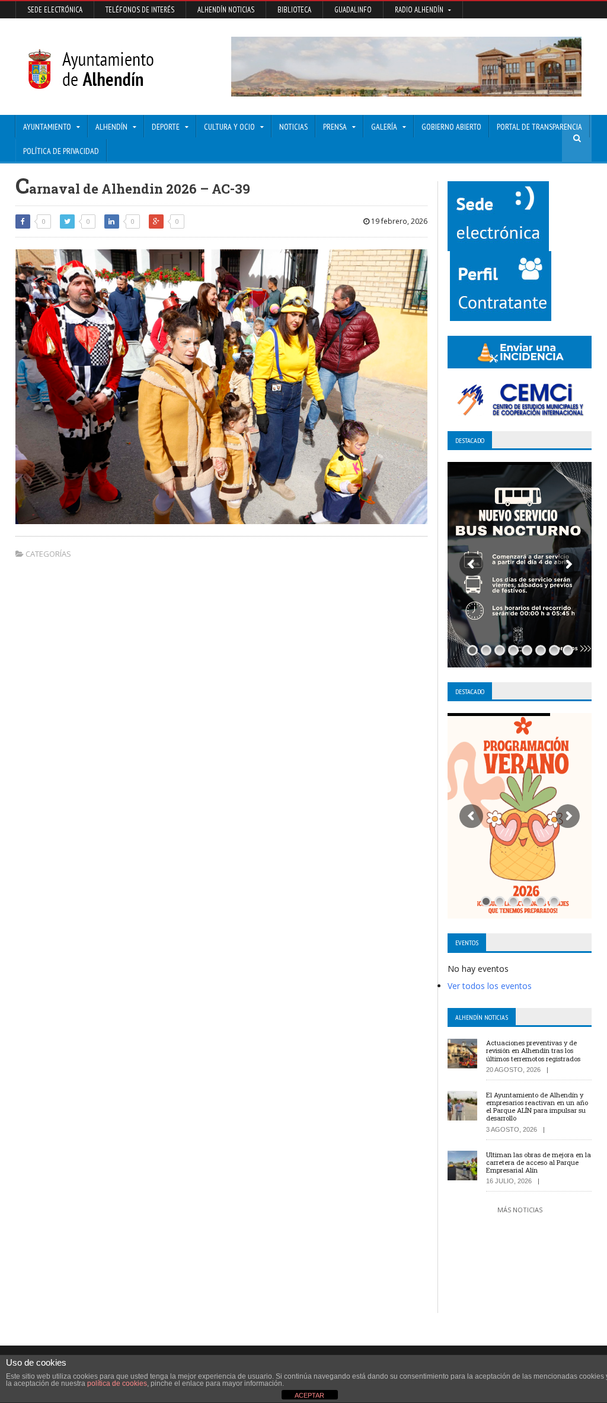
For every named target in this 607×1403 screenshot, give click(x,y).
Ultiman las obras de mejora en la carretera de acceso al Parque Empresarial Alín (538, 1162)
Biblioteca (294, 10)
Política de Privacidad (61, 151)
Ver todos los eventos (490, 985)
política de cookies (117, 1383)
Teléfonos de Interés (140, 10)
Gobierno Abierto (451, 126)
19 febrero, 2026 (398, 221)
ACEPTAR (309, 1395)
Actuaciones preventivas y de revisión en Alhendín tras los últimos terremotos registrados (533, 1050)
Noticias (293, 126)
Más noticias (519, 1209)
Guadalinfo (353, 10)
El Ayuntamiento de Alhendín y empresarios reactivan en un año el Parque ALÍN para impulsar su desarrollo (537, 1106)
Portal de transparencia (539, 126)
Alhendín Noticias (225, 10)
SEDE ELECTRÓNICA (54, 10)
